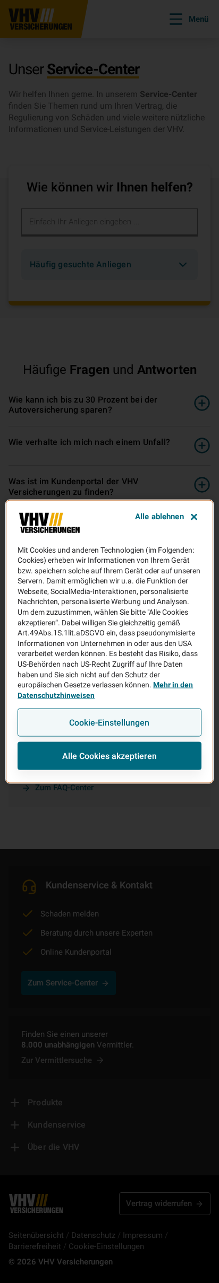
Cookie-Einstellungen (109, 723)
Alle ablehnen (159, 516)
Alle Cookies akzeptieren (109, 756)
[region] (109, 641)
